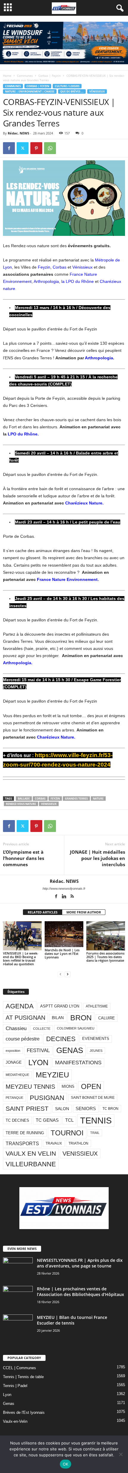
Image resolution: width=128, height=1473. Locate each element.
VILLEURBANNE (31, 1164)
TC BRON (110, 1109)
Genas (8, 1403)
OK (65, 1464)
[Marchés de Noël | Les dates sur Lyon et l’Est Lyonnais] (64, 934)
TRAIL (94, 1132)
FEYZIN (55, 798)
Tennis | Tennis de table (23, 1377)
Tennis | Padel (15, 1385)
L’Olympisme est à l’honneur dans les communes (23, 858)
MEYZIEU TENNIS (30, 1086)
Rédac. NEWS (18, 133)
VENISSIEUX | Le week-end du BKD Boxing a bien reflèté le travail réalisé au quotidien (20, 958)
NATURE (98, 798)
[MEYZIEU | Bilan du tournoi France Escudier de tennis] (18, 1319)
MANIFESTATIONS (78, 1062)
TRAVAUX (54, 1143)
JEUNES (96, 1050)
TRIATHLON (78, 1143)
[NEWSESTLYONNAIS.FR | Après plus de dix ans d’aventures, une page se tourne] (18, 1262)
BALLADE (24, 798)
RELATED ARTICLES (42, 912)
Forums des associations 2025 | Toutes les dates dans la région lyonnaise (105, 957)
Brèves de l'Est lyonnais (24, 1412)
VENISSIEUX (49, 804)
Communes (25, 75)
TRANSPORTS (22, 1143)
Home (7, 75)
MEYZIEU (52, 1075)
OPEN (91, 1086)
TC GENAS (47, 1120)
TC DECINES (17, 1120)
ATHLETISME (97, 1006)
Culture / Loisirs (67, 86)
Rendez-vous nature (21, 804)
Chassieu (16, 1028)
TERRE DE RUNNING (25, 1133)
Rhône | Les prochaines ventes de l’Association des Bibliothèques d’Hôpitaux (80, 1291)
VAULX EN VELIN (31, 1153)
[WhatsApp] (50, 148)
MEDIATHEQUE (17, 1074)
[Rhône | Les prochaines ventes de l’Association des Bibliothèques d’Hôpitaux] (18, 1294)
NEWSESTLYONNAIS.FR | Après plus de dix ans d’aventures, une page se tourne (80, 1263)
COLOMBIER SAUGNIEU (75, 1028)
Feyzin (44, 267)
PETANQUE (14, 1097)
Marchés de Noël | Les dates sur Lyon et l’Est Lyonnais (62, 953)
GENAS (69, 1050)
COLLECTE (41, 1028)
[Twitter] (23, 148)
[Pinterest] (36, 148)
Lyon (7, 1394)
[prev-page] (60, 974)
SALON (62, 1108)
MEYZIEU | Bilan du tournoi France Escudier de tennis (72, 1320)
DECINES (61, 1039)
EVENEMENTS (95, 1038)
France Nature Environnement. (67, 579)
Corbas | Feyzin (49, 75)
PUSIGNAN (47, 1097)
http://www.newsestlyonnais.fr (64, 888)
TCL (69, 1120)
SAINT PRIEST (27, 1108)
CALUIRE (106, 1018)
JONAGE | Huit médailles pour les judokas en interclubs (97, 858)
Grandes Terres (76, 798)
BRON (81, 1018)
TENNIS (96, 1120)
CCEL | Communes (19, 1368)
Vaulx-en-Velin (15, 1421)
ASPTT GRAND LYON (59, 1006)
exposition (13, 1050)
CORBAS (40, 798)
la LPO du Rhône (77, 281)
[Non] (121, 1454)
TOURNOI (67, 1133)
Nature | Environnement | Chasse (29, 91)
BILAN (58, 1018)
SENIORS (86, 1108)
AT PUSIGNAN (25, 1017)
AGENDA (20, 1006)
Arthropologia (99, 357)
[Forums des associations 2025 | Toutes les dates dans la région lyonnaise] (105, 935)
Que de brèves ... (72, 91)
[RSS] (72, 897)
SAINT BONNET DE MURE (93, 1098)
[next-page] (68, 974)
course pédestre (23, 1038)
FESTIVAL (38, 1050)
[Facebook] (9, 148)
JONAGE (14, 1062)
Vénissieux (97, 91)
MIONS (68, 1086)
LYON (38, 1062)
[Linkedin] (64, 897)
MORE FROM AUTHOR (83, 912)
